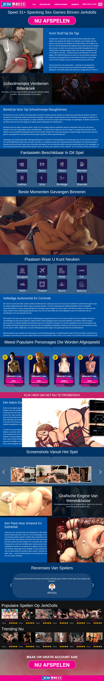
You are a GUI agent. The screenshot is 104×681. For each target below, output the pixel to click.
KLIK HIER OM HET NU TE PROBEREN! (52, 395)
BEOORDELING (45, 4)
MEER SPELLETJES (89, 4)
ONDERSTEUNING (60, 4)
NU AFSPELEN (52, 20)
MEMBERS (75, 4)
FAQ (34, 4)
